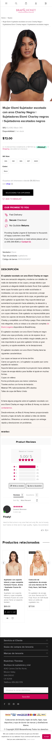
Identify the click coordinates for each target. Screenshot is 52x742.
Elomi (14, 252)
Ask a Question (36, 486)
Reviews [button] (16, 495)
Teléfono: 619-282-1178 (13, 682)
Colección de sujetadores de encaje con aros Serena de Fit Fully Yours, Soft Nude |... (38, 584)
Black (6, 171)
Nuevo (10, 18)
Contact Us (26, 241)
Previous (2, 64)
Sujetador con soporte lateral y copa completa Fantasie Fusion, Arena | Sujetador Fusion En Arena (13, 584)
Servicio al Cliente (13, 640)
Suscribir (26, 696)
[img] (26, 506)
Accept (46, 736)
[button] (26, 466)
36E (13, 161)
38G (20, 161)
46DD (36, 161)
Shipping (6, 149)
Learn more (31, 739)
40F (28, 161)
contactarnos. (6, 407)
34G (5, 161)
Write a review (18, 486)
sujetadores (23, 255)
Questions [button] (30, 495)
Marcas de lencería (13, 653)
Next (49, 64)
